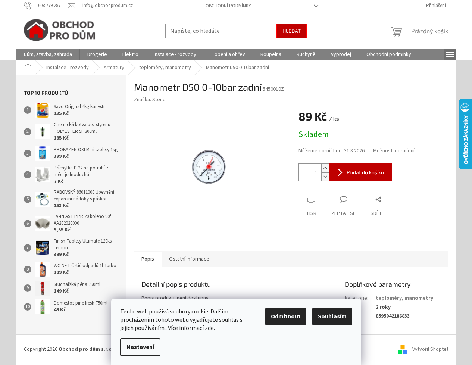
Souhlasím (332, 316)
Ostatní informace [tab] (189, 259)
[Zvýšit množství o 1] (325, 168)
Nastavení (140, 347)
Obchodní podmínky (228, 6)
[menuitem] (47, 54)
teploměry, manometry (404, 298)
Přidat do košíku (365, 172)
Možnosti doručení (394, 151)
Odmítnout (286, 316)
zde (209, 328)
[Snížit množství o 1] (325, 176)
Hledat (291, 31)
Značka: (150, 99)
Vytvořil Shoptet (430, 349)
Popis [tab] (147, 259)
